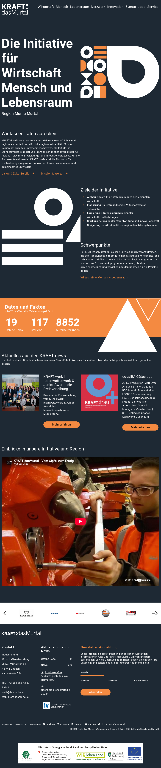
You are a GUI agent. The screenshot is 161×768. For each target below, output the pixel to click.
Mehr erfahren (61, 424)
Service (152, 7)
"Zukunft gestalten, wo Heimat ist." (54, 676)
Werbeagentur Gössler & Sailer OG (112, 729)
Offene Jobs (48, 659)
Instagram (64, 724)
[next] (156, 613)
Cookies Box (35, 724)
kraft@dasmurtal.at (13, 692)
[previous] (5, 613)
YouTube (91, 724)
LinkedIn (77, 724)
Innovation (115, 7)
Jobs (141, 7)
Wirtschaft (46, 7)
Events (130, 7)
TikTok (103, 724)
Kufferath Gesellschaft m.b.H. (144, 729)
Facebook (50, 724)
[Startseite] (15, 10)
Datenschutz (21, 724)
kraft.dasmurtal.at (19, 696)
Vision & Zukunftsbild (15, 173)
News (44, 664)
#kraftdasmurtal (117, 724)
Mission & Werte (52, 173)
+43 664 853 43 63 (18, 682)
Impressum (7, 724)
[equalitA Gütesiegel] (99, 393)
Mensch (62, 7)
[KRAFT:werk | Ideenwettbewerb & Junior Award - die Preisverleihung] (20, 393)
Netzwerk (98, 7)
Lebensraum (79, 7)
